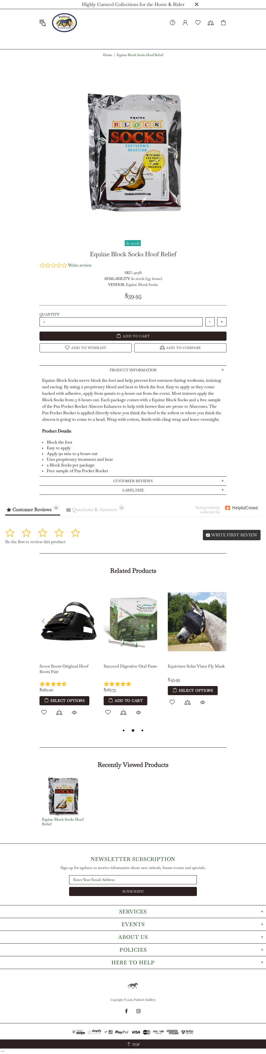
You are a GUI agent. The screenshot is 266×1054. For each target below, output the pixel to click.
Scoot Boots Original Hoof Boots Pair (63, 668)
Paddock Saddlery (64, 22)
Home (107, 55)
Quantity (49, 314)
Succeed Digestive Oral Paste (130, 666)
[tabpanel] (69, 655)
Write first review (233, 535)
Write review (80, 265)
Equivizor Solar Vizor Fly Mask (196, 666)
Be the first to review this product (35, 541)
